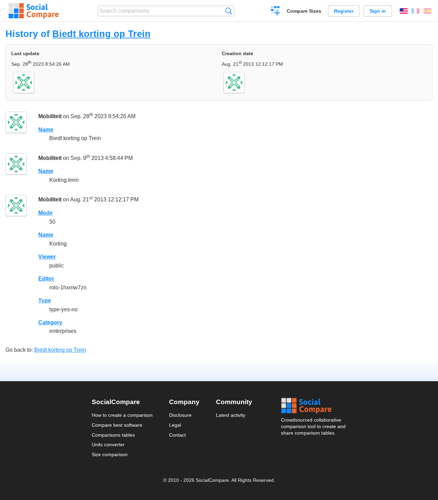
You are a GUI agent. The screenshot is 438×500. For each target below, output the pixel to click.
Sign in (378, 11)
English (404, 11)
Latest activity (230, 415)
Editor (46, 279)
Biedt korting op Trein (101, 33)
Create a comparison (275, 11)
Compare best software (117, 425)
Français (415, 11)
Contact (177, 435)
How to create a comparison (122, 415)
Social (314, 406)
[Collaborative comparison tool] (33, 11)
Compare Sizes (304, 11)
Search (229, 11)
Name (45, 130)
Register (343, 11)
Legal (175, 425)
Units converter (108, 444)
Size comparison (110, 454)
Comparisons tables (113, 435)
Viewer (47, 257)
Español (427, 11)
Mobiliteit (50, 116)
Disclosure (180, 415)
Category (50, 322)
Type (44, 300)
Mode (45, 213)
